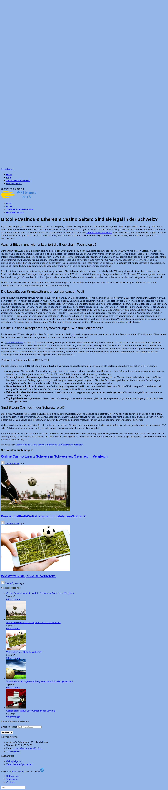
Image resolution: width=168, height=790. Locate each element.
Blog (8, 177)
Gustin (8, 463)
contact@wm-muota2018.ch (27, 748)
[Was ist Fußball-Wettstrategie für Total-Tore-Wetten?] (16, 619)
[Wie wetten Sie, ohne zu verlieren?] (16, 648)
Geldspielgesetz (14, 183)
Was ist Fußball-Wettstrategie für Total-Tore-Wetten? (43, 516)
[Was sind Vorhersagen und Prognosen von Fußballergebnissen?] (16, 678)
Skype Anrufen (13, 751)
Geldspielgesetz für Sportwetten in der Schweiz (30, 710)
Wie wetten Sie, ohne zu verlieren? (28, 576)
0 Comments (13, 599)
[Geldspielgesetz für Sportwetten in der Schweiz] (16, 707)
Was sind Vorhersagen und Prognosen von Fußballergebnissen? (39, 681)
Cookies (10, 782)
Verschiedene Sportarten (18, 180)
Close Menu (7, 169)
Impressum (12, 779)
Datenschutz (13, 776)
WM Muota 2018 (18, 771)
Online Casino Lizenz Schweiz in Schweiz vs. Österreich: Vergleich (49, 444)
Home (9, 174)
